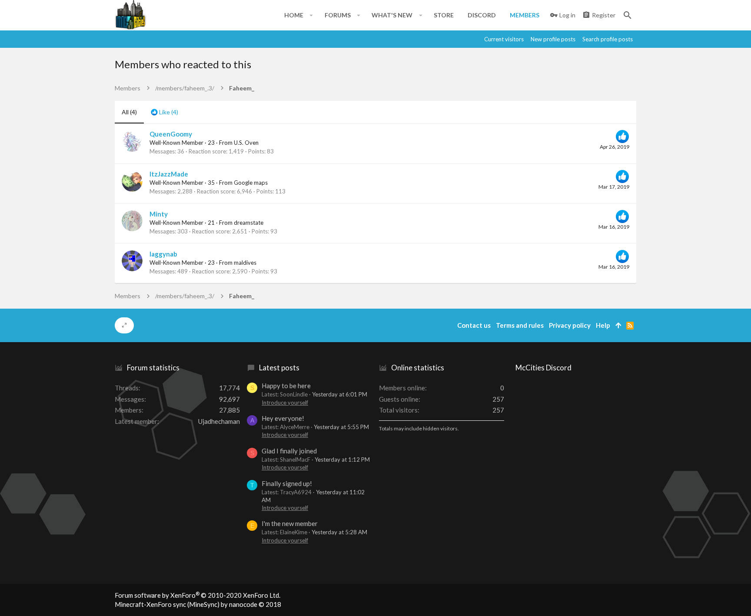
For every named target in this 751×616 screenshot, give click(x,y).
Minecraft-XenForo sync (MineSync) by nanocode (198, 604)
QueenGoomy (171, 134)
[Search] (627, 15)
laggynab (163, 254)
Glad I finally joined (289, 451)
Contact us (474, 325)
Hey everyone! (283, 418)
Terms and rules (520, 325)
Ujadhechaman (219, 421)
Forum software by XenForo (197, 595)
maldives (245, 262)
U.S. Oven (246, 142)
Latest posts (279, 367)
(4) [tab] (129, 112)
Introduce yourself (285, 402)
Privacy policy (570, 325)
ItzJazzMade (169, 174)
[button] (311, 15)
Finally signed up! (287, 483)
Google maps (251, 182)
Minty (159, 214)
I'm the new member (290, 523)
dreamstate (248, 222)
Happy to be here (286, 386)
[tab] (164, 112)
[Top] (618, 325)
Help (603, 325)
